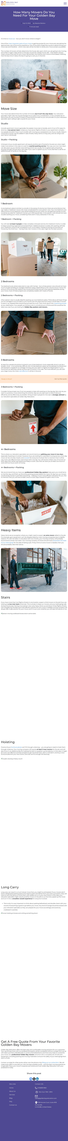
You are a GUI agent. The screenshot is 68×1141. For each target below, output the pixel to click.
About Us (12, 1091)
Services (12, 1094)
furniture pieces (16, 747)
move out (11, 39)
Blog (10, 1098)
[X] (34, 1078)
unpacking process (60, 303)
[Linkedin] (37, 1078)
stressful (27, 458)
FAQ (10, 1101)
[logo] (9, 3)
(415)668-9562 (42, 1088)
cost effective (23, 371)
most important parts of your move (20, 43)
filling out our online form (50, 1062)
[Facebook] (30, 1078)
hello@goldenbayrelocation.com (46, 1098)
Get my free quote (60, 379)
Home (11, 1088)
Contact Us (13, 1105)
